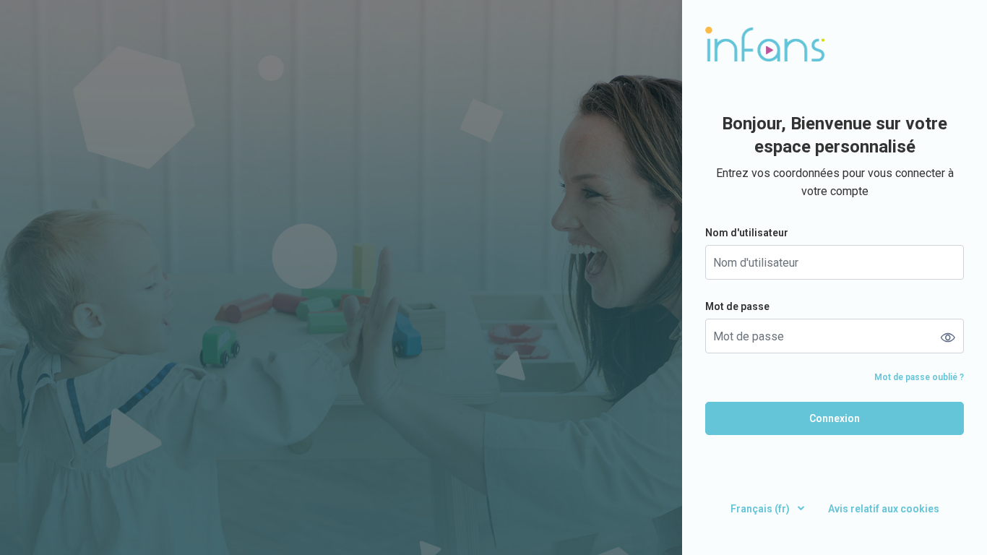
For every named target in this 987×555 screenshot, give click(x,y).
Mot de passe (737, 306)
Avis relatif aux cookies (883, 509)
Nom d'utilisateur (746, 232)
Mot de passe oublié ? (919, 377)
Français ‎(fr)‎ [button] (761, 509)
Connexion (834, 418)
